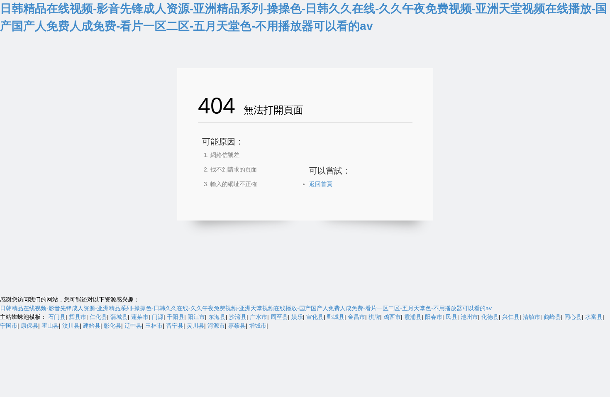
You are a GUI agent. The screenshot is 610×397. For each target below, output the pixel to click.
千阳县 (175, 317)
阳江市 (196, 317)
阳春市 (433, 317)
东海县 (217, 317)
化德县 (490, 317)
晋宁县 (174, 325)
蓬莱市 (140, 317)
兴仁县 (511, 317)
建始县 (91, 325)
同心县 (573, 317)
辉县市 (77, 317)
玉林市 (154, 325)
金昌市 (356, 317)
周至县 (279, 317)
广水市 (258, 317)
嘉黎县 (237, 325)
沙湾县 (237, 317)
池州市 (469, 317)
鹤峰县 (552, 317)
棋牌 (374, 317)
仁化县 (98, 317)
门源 (157, 317)
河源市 (216, 325)
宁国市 (8, 325)
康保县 (29, 325)
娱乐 (297, 317)
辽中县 (133, 325)
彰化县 (112, 325)
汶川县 (71, 325)
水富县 (594, 317)
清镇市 (531, 317)
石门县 (57, 317)
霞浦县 (413, 317)
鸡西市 (392, 317)
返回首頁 (320, 184)
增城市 (257, 325)
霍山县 (50, 325)
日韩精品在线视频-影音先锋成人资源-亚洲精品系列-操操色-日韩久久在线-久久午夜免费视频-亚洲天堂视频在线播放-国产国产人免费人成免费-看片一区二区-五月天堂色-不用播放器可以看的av (246, 308)
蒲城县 (119, 317)
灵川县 (195, 325)
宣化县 (315, 317)
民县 (451, 317)
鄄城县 (335, 317)
